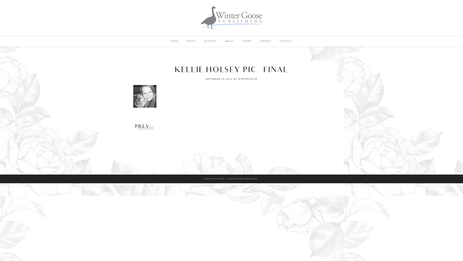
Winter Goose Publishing (231, 18)
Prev (142, 127)
